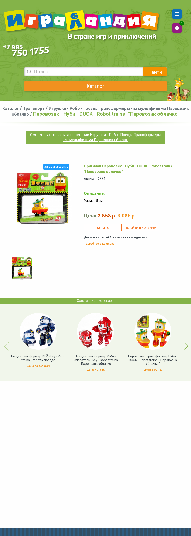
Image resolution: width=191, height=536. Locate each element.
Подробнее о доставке (99, 243)
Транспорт (33, 108)
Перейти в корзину (140, 228)
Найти (155, 72)
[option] (22, 268)
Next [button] (182, 342)
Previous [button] (4, 342)
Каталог (95, 86)
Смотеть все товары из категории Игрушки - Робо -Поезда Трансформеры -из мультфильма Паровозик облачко (95, 137)
